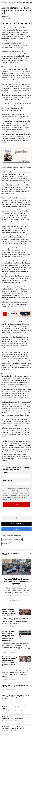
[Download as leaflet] (22, 23)
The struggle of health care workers (12, 539)
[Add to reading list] (29, 23)
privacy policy (9, 497)
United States (6, 543)
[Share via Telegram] (14, 23)
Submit (16, 505)
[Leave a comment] (26, 23)
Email (5, 472)
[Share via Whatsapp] (11, 23)
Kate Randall (4, 16)
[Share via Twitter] (7, 23)
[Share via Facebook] (3, 23)
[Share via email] (18, 23)
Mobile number (8, 480)
